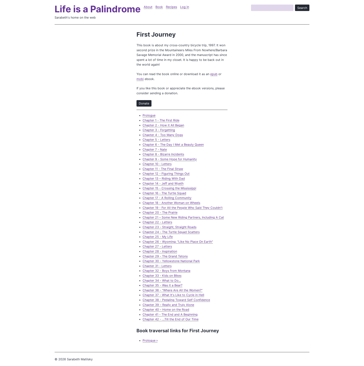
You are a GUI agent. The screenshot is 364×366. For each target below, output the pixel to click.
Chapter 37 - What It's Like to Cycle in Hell (173, 295)
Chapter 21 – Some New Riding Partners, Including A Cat (183, 217)
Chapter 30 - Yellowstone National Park (171, 261)
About (148, 7)
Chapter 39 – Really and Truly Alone (168, 305)
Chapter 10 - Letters (157, 164)
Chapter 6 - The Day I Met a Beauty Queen (173, 144)
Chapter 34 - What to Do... (162, 280)
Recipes (171, 7)
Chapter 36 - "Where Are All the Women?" (172, 290)
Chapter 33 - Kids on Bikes (162, 275)
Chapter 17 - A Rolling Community (167, 198)
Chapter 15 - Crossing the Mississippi (169, 188)
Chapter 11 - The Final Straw (163, 169)
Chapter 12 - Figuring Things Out (166, 173)
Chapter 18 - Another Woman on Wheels (171, 203)
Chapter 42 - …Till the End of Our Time (170, 319)
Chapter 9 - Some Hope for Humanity (170, 159)
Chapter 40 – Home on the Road (166, 309)
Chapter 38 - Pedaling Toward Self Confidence (176, 300)
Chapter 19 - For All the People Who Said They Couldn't (183, 208)
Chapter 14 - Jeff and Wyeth (163, 183)
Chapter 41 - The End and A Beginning (170, 314)
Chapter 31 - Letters (157, 266)
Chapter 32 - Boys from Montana (166, 271)
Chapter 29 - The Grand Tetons (165, 256)
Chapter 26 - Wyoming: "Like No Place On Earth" (178, 241)
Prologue (149, 115)
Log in (184, 7)
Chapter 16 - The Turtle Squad (164, 193)
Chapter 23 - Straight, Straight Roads (169, 227)
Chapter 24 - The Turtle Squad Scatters (171, 232)
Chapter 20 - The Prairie (160, 212)
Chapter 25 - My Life (158, 237)
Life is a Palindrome (98, 9)
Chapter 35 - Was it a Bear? (162, 285)
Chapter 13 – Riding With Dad (164, 178)
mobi (140, 79)
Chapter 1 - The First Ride (161, 120)
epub (213, 74)
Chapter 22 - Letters (157, 222)
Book (159, 7)
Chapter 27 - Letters (157, 246)
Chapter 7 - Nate (155, 149)
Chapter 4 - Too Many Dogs (163, 135)
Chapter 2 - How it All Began (163, 125)
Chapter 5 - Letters (156, 139)
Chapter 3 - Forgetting (159, 130)
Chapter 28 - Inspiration (160, 251)
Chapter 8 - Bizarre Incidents (163, 154)
